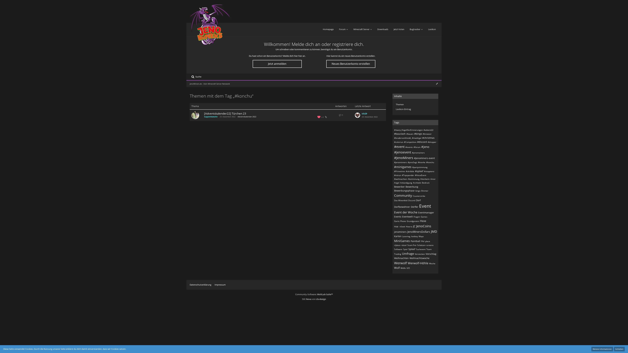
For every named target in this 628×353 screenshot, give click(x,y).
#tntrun (397, 175)
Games (424, 216)
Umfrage (408, 254)
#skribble (410, 171)
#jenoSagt (412, 162)
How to (409, 226)
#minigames (402, 167)
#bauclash (400, 133)
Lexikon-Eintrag (403, 109)
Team (429, 249)
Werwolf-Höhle (418, 263)
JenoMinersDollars (418, 232)
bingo (417, 190)
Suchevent (421, 249)
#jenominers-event (424, 158)
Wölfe (403, 268)
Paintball (415, 241)
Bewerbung (412, 186)
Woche (432, 263)
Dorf (418, 200)
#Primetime (399, 171)
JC (414, 226)
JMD (434, 231)
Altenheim (425, 179)
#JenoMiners (403, 158)
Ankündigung (406, 182)
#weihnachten (400, 179)
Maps (421, 236)
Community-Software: (314, 294)
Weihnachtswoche (419, 258)
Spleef (411, 249)
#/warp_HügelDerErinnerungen (408, 130)
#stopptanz (429, 171)
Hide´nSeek (399, 226)
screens (430, 245)
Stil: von (314, 299)
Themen (400, 104)
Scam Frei (411, 245)
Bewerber (399, 186)
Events (397, 216)
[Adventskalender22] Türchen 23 (225, 113)
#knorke (421, 162)
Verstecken (420, 254)
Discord (411, 200)
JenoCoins (423, 226)
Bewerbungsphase (404, 190)
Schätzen (421, 245)
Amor (433, 179)
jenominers (400, 231)
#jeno (425, 147)
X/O (408, 268)
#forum (417, 147)
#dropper (432, 142)
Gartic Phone (400, 221)
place (427, 241)
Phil (422, 241)
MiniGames (402, 241)
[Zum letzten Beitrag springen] (357, 115)
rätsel (404, 245)
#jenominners (400, 162)
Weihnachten (401, 258)
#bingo (418, 133)
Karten (397, 236)
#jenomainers (418, 152)
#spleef (419, 171)
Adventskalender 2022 (247, 116)
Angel (396, 182)
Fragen (417, 216)
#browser (427, 134)
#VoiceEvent (420, 175)
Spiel (405, 249)
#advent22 (428, 130)
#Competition (410, 142)
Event (425, 206)
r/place (397, 245)
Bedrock (425, 182)
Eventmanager (426, 212)
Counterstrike (419, 196)
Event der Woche (405, 212)
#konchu (430, 162)
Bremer (424, 190)
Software (398, 249)
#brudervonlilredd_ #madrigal (407, 138)
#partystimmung (419, 167)
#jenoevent (402, 152)
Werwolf (400, 263)
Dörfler (414, 206)
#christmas (428, 137)
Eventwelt (407, 216)
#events (409, 147)
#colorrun (398, 142)
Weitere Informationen (602, 349)
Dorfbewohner (402, 206)
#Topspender (408, 175)
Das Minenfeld (400, 200)
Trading (397, 254)
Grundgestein (413, 221)
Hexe (423, 221)
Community (403, 195)
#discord (422, 141)
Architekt (417, 182)
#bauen (409, 134)
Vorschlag (431, 253)
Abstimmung (413, 179)
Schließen (619, 349)
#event (399, 146)
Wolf (397, 268)
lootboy (414, 236)
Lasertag (406, 236)
